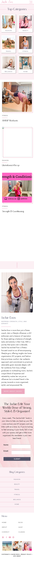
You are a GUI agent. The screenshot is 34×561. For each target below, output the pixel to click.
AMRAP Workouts (10, 120)
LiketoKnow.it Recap (11, 165)
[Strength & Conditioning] (17, 188)
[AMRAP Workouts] (17, 97)
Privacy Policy (26, 554)
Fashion (5, 160)
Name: (6, 445)
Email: (5, 451)
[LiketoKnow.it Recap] (17, 142)
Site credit (17, 556)
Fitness (5, 115)
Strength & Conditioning (13, 211)
